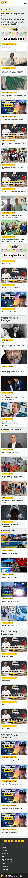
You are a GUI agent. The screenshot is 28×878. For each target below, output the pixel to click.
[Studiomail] (19, 841)
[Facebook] (9, 841)
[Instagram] (12, 841)
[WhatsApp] (5, 841)
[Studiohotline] (22, 841)
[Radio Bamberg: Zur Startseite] (12, 2)
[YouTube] (16, 841)
